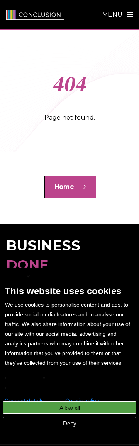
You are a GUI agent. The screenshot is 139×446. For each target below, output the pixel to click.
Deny (69, 423)
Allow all (69, 408)
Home (64, 186)
